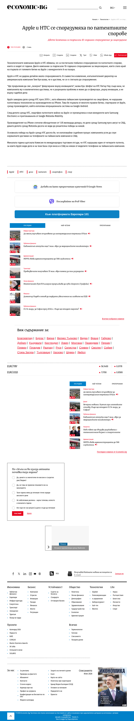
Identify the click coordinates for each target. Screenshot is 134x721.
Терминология (76, 629)
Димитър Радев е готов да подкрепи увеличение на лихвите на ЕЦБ (56, 296)
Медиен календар (27, 700)
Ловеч (64, 342)
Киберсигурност (98, 602)
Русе (59, 347)
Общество (74, 587)
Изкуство (116, 605)
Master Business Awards (19, 643)
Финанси (63, 544)
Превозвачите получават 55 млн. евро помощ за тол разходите (54, 271)
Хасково (58, 352)
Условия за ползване (59, 688)
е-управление (97, 599)
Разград (48, 347)
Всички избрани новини (113, 319)
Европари (13, 597)
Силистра (70, 347)
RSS (57, 573)
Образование (76, 602)
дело (31, 172)
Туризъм (13, 614)
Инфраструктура (16, 601)
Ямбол (81, 352)
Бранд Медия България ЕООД (62, 684)
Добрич (21, 342)
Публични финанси (13, 593)
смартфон (57, 172)
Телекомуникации (99, 595)
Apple (11, 172)
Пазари (33, 602)
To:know (74, 633)
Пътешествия (118, 595)
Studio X (75, 717)
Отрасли (33, 595)
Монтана (76, 342)
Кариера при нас (26, 688)
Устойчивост (55, 587)
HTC (21, 172)
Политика (75, 592)
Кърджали (35, 342)
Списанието (76, 636)
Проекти (12, 624)
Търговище (43, 352)
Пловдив (34, 347)
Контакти (23, 681)
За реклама (24, 671)
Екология (75, 612)
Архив (29, 513)
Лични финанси (77, 595)
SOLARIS (13, 653)
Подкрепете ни (56, 691)
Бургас (40, 338)
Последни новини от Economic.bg (112, 452)
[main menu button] (125, 7)
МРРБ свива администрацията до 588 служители (47, 259)
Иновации (34, 599)
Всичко (73, 624)
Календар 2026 (15, 629)
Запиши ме (119, 574)
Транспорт (13, 607)
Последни (27, 225)
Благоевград (25, 338)
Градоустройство (78, 609)
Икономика (13, 587)
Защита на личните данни (61, 671)
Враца (94, 338)
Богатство (116, 599)
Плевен (21, 347)
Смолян (96, 347)
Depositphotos (73, 719)
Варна (50, 338)
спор (70, 172)
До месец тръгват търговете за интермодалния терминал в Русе (56, 233)
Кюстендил (51, 342)
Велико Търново (67, 338)
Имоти (32, 609)
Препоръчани (105, 225)
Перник (105, 342)
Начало (94, 19)
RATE (11, 636)
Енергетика (14, 604)
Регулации (34, 612)
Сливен (83, 347)
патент (42, 172)
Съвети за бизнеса (54, 593)
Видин (84, 338)
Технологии (104, 19)
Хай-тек (95, 605)
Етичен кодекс (25, 684)
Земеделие (14, 611)
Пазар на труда (15, 618)
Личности (116, 602)
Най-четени (65, 225)
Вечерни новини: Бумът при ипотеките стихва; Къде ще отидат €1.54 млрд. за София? (102, 407)
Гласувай (17, 513)
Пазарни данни (77, 640)
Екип (52, 674)
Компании (34, 592)
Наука (115, 592)
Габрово (106, 338)
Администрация (77, 616)
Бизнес (32, 587)
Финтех (95, 609)
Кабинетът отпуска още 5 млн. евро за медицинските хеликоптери (56, 246)
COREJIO (13, 640)
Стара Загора (25, 352)
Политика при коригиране (61, 681)
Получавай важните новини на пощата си (93, 572)
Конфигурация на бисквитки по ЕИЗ (32, 695)
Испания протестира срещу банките (69, 548)
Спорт (115, 609)
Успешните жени (16, 650)
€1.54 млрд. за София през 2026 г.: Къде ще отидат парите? (51, 309)
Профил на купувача (28, 691)
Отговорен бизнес (58, 601)
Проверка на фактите (28, 674)
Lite (112, 587)
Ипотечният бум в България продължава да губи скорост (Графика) (56, 284)
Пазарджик (91, 342)
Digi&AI (95, 592)
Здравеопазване (77, 605)
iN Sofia (12, 646)
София (108, 347)
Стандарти (55, 597)
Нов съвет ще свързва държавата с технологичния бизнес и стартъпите (101, 430)
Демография (76, 599)
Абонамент (24, 677)
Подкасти (13, 633)
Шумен (70, 352)
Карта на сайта (56, 677)
